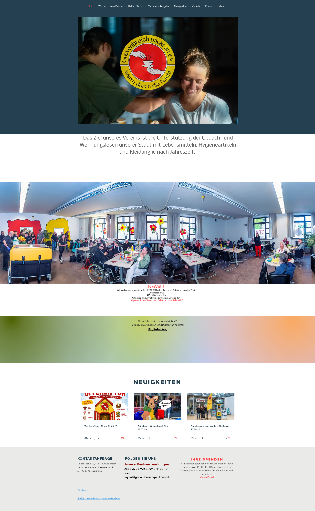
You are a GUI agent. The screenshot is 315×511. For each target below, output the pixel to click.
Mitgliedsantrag (157, 329)
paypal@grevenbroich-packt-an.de (147, 477)
